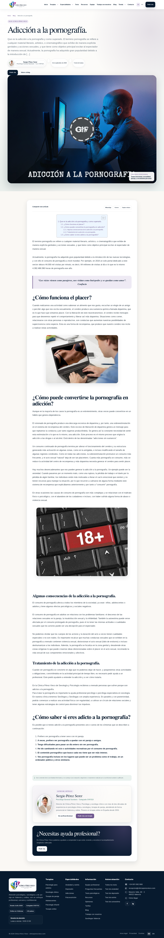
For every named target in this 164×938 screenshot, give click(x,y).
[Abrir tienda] (125, 5)
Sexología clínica (52, 892)
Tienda (121, 4)
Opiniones (89, 902)
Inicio (46, 4)
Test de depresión (112, 893)
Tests (77, 4)
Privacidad (133, 933)
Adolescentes (51, 900)
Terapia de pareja (52, 896)
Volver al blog (25, 72)
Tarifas (88, 906)
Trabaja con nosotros (104, 4)
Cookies (141, 933)
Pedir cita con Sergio (85, 816)
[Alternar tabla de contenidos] (102, 218)
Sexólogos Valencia (92, 918)
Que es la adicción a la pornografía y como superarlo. (80, 221)
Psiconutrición (70, 897)
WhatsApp (108, 207)
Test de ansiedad (111, 889)
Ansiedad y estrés (72, 885)
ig (133, 904)
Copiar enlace (126, 207)
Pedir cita (150, 4)
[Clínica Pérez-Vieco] (18, 4)
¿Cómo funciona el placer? (74, 224)
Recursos (84, 4)
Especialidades (65, 4)
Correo (117, 207)
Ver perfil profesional (65, 816)
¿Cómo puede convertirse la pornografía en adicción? (84, 227)
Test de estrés (110, 897)
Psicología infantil (52, 905)
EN (142, 4)
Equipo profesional (92, 885)
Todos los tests (111, 885)
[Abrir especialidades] (72, 5)
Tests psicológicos (92, 893)
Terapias (53, 4)
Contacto (131, 4)
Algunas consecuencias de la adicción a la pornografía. (85, 230)
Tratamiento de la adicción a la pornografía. (81, 232)
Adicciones (69, 893)
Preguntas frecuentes (93, 889)
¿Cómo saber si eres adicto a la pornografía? (81, 235)
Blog (114, 4)
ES (138, 4)
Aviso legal (124, 933)
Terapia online (51, 909)
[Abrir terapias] (57, 5)
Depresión (69, 889)
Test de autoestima (112, 902)
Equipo (92, 4)
